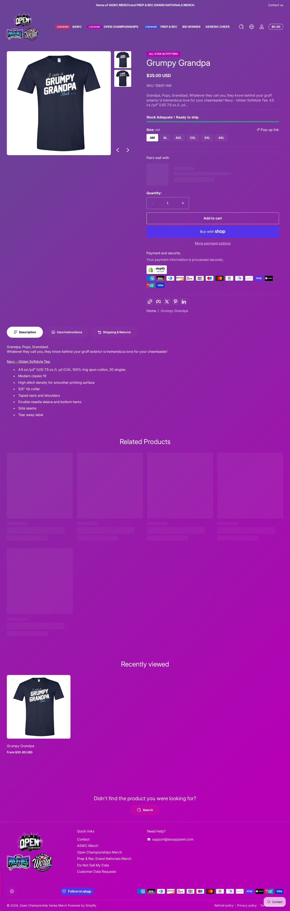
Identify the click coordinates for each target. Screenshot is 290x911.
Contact (83, 839)
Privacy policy (247, 905)
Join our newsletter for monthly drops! (145, 5)
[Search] (241, 26)
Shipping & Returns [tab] (117, 332)
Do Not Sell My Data (93, 865)
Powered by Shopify (82, 905)
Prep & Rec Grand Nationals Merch (104, 858)
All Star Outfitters (163, 54)
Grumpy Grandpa (174, 311)
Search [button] (148, 810)
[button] (241, 27)
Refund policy (224, 905)
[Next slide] (128, 150)
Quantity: (154, 193)
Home (151, 311)
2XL (193, 137)
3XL (207, 137)
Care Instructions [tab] (69, 332)
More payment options (213, 243)
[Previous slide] (118, 150)
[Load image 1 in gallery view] (122, 59)
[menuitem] (110, 839)
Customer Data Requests (96, 871)
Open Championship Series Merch (43, 905)
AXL (179, 137)
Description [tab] (27, 332)
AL (165, 137)
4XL (221, 137)
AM (152, 137)
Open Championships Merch (99, 852)
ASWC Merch (87, 846)
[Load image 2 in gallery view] (122, 78)
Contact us (275, 5)
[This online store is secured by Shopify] (212, 269)
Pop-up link (269, 130)
